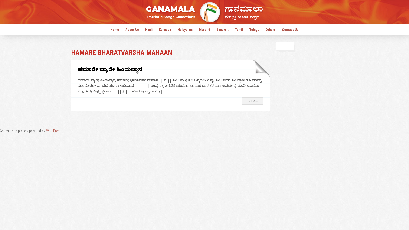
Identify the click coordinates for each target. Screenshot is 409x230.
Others (271, 30)
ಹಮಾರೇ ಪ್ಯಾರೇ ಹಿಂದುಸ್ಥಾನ (110, 70)
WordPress (53, 131)
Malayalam (185, 30)
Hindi (149, 30)
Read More (252, 102)
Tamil (239, 30)
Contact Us (290, 30)
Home (115, 30)
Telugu (254, 30)
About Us (132, 30)
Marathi (204, 30)
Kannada (165, 30)
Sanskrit (222, 30)
